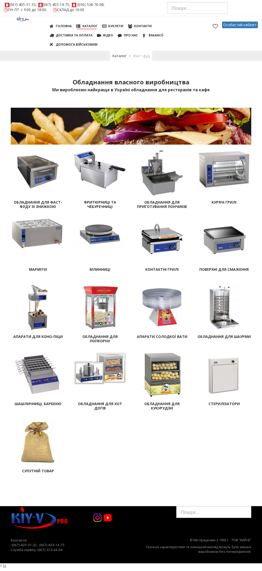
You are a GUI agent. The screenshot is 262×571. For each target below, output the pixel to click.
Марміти (38, 269)
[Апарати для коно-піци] (38, 307)
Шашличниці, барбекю (38, 403)
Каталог (119, 55)
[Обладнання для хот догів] (100, 368)
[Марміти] (38, 233)
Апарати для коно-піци (38, 336)
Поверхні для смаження (224, 269)
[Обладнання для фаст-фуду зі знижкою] (38, 171)
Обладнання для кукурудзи (162, 406)
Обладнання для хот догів (100, 406)
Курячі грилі (224, 202)
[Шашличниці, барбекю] (38, 373)
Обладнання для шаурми (224, 336)
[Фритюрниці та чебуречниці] (100, 169)
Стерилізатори (224, 403)
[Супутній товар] (38, 441)
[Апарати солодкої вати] (162, 305)
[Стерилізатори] (224, 374)
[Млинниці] (100, 234)
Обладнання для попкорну (100, 339)
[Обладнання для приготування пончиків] (162, 172)
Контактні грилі (162, 269)
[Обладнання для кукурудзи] (162, 374)
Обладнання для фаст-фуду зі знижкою (38, 204)
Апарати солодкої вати (162, 336)
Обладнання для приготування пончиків (162, 204)
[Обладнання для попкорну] (100, 307)
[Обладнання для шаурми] (224, 307)
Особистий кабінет (240, 24)
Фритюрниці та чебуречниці (100, 204)
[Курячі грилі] (224, 168)
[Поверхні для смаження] (224, 239)
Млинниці (100, 269)
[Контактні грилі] (162, 239)
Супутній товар (38, 470)
